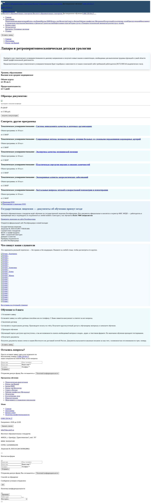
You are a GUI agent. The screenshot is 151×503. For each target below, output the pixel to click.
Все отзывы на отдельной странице (14, 305)
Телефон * (26, 367)
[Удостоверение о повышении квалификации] (2, 101)
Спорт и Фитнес (73, 21)
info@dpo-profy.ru (7, 430)
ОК (3, 485)
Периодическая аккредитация (16, 21)
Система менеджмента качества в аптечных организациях (64, 126)
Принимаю (5, 494)
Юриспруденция (133, 21)
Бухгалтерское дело (120, 21)
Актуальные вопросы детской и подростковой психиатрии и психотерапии (72, 190)
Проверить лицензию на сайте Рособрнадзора (18, 219)
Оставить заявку (7, 35)
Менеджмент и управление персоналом (20, 400)
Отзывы (8, 31)
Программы (9, 411)
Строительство (48, 23)
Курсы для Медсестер (59, 21)
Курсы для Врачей (34, 21)
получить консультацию (10, 115)
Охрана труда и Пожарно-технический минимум (88, 23)
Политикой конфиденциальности (47, 373)
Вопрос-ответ (10, 25)
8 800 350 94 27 (88, 4)
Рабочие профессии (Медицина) (91, 21)
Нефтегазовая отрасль (62, 23)
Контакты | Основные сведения (17, 29)
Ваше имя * (26, 365)
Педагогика (108, 21)
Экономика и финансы (33, 23)
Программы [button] (9, 19)
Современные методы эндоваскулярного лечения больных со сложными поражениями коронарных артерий (88, 139)
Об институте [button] (10, 27)
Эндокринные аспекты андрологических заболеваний (62, 177)
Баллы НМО (46, 21)
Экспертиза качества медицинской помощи (57, 152)
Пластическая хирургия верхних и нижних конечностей (63, 164)
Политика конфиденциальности (17, 415)
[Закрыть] (2, 460)
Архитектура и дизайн (115, 23)
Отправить (5, 369)
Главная (8, 17)
